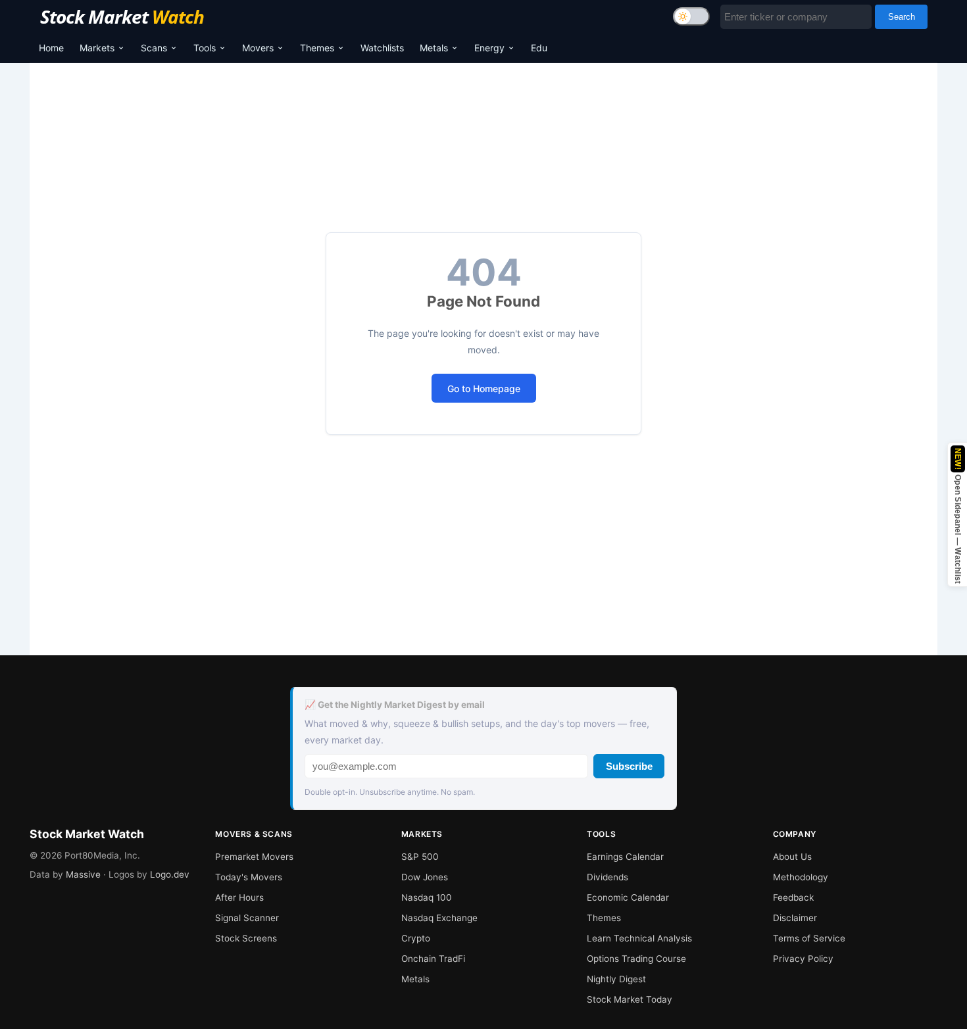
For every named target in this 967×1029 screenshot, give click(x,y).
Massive (83, 874)
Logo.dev (169, 874)
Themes (317, 47)
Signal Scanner (247, 918)
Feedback (793, 897)
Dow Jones (424, 877)
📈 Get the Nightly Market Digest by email (395, 704)
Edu (539, 47)
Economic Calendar (628, 897)
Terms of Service (809, 938)
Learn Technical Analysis (639, 938)
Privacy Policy (803, 958)
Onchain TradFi (433, 958)
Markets (97, 47)
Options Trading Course (636, 958)
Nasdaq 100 (426, 897)
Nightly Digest (616, 979)
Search (901, 17)
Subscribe (629, 766)
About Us (792, 856)
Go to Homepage (483, 388)
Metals (434, 47)
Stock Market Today (629, 999)
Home (51, 47)
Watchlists (382, 47)
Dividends (607, 877)
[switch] (691, 16)
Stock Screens (246, 938)
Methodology (800, 877)
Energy (489, 47)
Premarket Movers (254, 856)
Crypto (415, 938)
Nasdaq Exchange (439, 918)
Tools (204, 47)
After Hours (239, 897)
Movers (258, 47)
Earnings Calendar (625, 856)
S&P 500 (420, 856)
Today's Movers (248, 877)
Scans (154, 47)
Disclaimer (795, 918)
